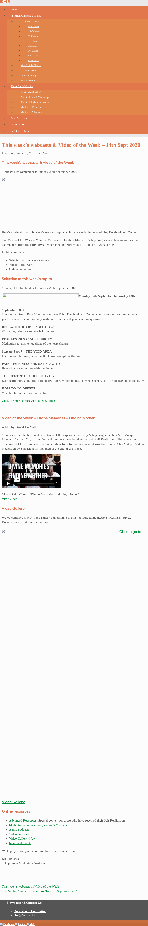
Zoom (46, 153)
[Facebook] (7, 924)
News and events (20, 843)
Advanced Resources (22, 820)
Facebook (8, 153)
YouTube (35, 153)
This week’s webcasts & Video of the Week (30, 886)
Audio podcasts (19, 829)
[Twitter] (21, 924)
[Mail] (31, 924)
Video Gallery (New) (23, 838)
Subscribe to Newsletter (30, 911)
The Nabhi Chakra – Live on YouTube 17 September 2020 (40, 891)
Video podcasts (19, 834)
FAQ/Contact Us (25, 915)
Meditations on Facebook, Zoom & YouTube (38, 825)
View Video (9, 499)
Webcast (21, 153)
